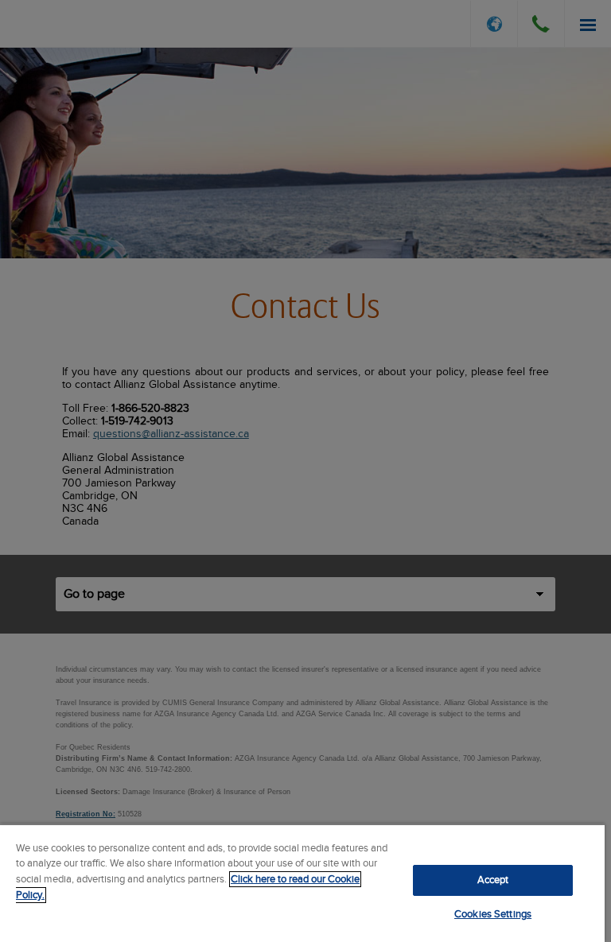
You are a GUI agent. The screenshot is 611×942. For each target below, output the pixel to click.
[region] (302, 883)
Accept (493, 880)
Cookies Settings (492, 914)
